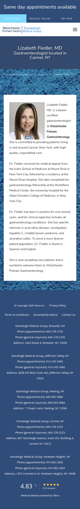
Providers (42, 74)
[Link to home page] (35, 29)
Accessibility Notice (45, 314)
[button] (40, 18)
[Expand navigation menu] (75, 29)
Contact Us (68, 314)
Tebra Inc (39, 305)
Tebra (56, 495)
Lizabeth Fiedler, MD (64, 74)
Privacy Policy (57, 305)
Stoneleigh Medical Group (18, 74)
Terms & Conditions (17, 314)
